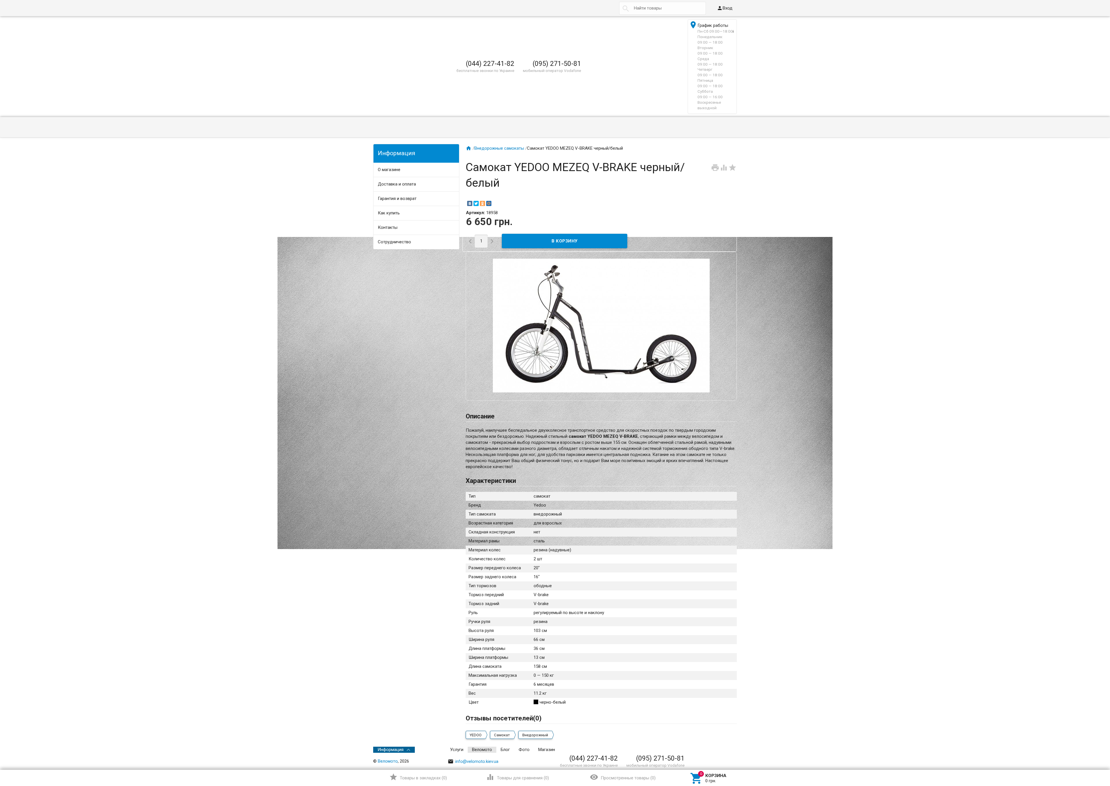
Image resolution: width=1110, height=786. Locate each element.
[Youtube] (725, 749)
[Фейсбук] (693, 749)
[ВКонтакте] (469, 203)
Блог (505, 749)
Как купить (389, 213)
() (418, 777)
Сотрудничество (394, 241)
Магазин (546, 749)
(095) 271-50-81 (556, 64)
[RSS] (717, 749)
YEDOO (476, 735)
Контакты (387, 227)
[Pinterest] (709, 749)
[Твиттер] (701, 749)
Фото (524, 749)
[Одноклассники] (482, 203)
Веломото (482, 749)
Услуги (456, 749)
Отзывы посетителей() (503, 718)
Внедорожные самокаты (499, 148)
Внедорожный (535, 735)
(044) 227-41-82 (490, 64)
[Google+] (685, 749)
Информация (391, 749)
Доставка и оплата (397, 184)
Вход (724, 8)
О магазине (389, 169)
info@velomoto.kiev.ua (473, 761)
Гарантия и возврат (397, 198)
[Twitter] (476, 203)
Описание (480, 416)
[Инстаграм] (733, 749)
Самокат (502, 735)
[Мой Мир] (488, 203)
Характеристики (491, 480)
